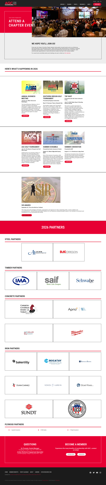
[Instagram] (100, 472)
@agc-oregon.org (28, 453)
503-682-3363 (13, 474)
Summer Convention (73, 147)
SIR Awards (26, 205)
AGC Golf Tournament (30, 147)
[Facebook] (90, 472)
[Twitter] (94, 472)
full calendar (67, 53)
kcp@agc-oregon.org (25, 450)
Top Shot (68, 96)
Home (10, 17)
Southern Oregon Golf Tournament (52, 97)
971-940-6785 (37, 450)
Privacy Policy (45, 480)
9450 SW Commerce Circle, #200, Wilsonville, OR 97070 (29, 474)
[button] (101, 1)
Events (13, 17)
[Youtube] (97, 472)
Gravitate (58, 480)
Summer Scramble (50, 147)
